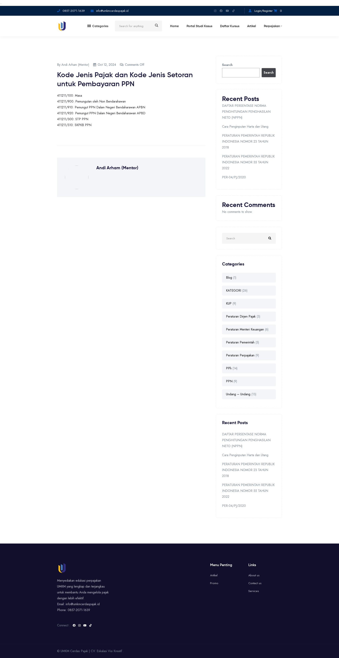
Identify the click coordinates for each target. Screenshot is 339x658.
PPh (228, 368)
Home (174, 26)
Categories (100, 26)
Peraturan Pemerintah (240, 342)
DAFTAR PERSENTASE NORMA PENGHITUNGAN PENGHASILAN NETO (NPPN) (246, 111)
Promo (214, 583)
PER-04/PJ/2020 (234, 177)
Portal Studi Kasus (199, 26)
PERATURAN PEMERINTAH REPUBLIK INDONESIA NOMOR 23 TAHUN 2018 (248, 141)
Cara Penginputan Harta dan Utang (245, 126)
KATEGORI (233, 290)
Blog (229, 277)
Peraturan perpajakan (240, 355)
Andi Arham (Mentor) (75, 64)
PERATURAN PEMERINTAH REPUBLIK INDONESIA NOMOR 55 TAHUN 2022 (248, 162)
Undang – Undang (238, 394)
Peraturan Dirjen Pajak (241, 316)
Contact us (255, 583)
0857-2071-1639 (74, 11)
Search (227, 65)
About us (254, 575)
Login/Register (263, 11)
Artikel (251, 26)
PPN (229, 381)
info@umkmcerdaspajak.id (111, 11)
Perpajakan (272, 26)
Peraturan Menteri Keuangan (245, 329)
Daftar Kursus (229, 26)
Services (253, 591)
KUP (228, 303)
